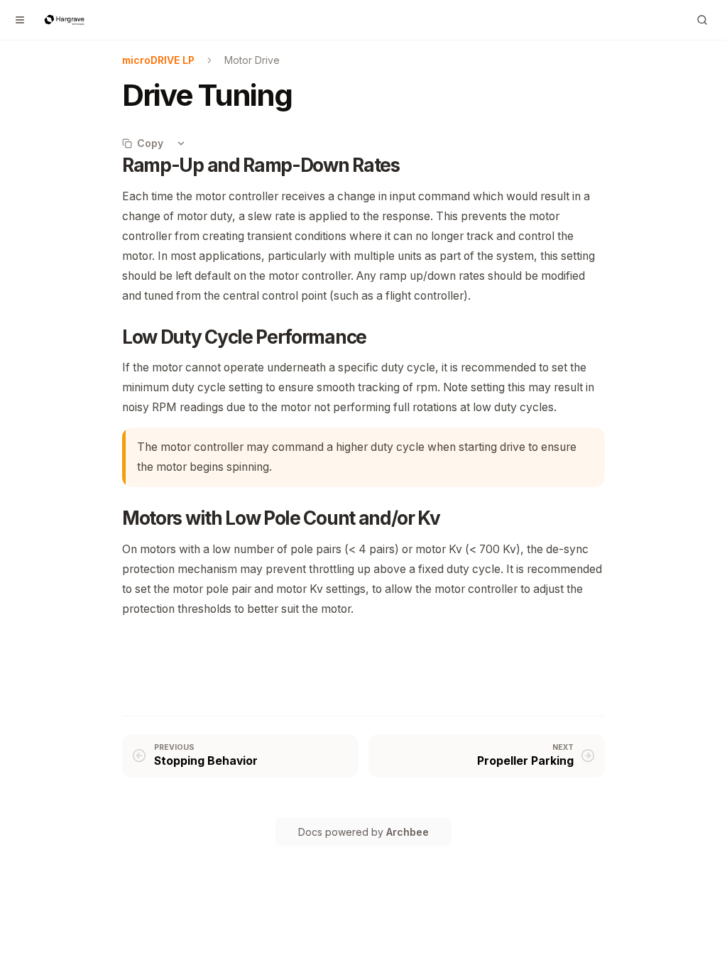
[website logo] (64, 20)
